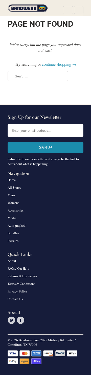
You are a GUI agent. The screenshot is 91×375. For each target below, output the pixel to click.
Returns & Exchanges (22, 276)
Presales (13, 240)
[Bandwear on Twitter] (12, 320)
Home (12, 179)
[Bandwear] (28, 10)
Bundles (13, 233)
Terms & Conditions (21, 283)
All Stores (14, 187)
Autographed (17, 225)
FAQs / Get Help (18, 268)
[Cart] (78, 10)
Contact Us (15, 299)
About (12, 260)
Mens (11, 195)
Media (12, 218)
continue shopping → (59, 64)
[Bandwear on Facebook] (21, 320)
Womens (13, 202)
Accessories (16, 210)
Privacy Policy (18, 291)
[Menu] (68, 10)
